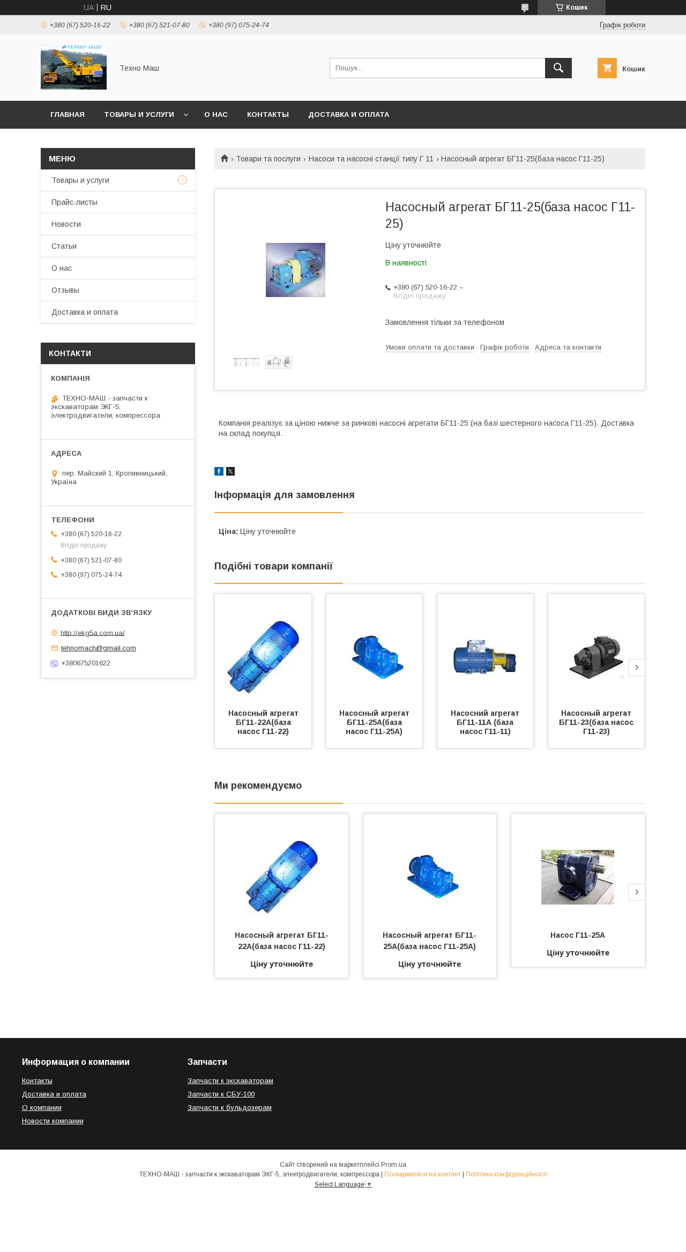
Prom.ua (393, 1164)
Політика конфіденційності (506, 1174)
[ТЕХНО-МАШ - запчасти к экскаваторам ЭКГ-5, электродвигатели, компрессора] (74, 87)
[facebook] (218, 473)
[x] (230, 473)
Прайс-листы (74, 202)
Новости (66, 224)
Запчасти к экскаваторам (230, 1081)
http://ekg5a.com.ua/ (93, 632)
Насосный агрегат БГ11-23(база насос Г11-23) (597, 722)
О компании (42, 1107)
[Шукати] (558, 68)
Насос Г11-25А (577, 935)
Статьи (64, 246)
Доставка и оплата (348, 114)
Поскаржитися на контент (422, 1174)
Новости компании (53, 1121)
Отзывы (65, 290)
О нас (216, 114)
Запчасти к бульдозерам (230, 1107)
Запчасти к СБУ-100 (221, 1094)
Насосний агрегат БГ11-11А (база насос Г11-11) (486, 722)
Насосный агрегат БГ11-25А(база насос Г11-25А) (375, 722)
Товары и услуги (139, 114)
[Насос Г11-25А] (578, 867)
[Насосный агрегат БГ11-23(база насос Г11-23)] (596, 647)
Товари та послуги (268, 158)
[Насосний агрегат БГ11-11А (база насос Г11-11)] (485, 647)
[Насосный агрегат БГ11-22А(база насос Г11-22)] (263, 647)
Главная (67, 114)
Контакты (268, 114)
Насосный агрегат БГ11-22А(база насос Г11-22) (264, 722)
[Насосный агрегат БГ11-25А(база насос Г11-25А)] (374, 647)
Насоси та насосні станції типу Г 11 (371, 158)
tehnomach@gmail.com (98, 648)
